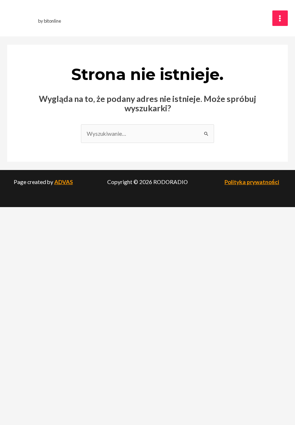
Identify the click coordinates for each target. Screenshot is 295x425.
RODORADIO (54, 14)
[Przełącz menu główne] (280, 18)
